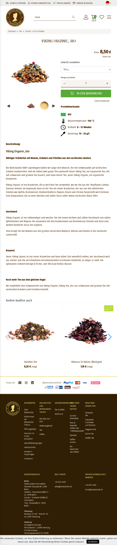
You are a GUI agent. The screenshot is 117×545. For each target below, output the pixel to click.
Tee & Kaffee (59, 410)
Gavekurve (59, 414)
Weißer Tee (89, 438)
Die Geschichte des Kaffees (74, 449)
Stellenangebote (45, 426)
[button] (53, 106)
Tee (40, 430)
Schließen (93, 541)
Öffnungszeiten (30, 429)
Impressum (28, 459)
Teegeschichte (90, 430)
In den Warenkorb (89, 93)
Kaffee (41, 434)
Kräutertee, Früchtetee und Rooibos (90, 422)
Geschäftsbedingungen (33, 443)
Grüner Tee (89, 434)
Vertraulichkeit (29, 447)
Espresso (73, 435)
